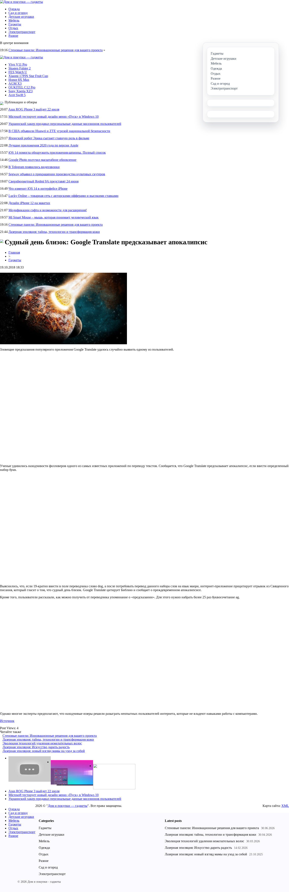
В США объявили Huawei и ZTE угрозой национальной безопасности (59, 131)
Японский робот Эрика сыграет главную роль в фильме (48, 138)
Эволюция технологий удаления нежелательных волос (42, 743)
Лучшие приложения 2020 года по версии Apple (43, 145)
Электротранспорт (21, 32)
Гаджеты (14, 24)
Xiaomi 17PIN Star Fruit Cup (28, 76)
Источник (7, 721)
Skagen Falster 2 (19, 68)
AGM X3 (15, 83)
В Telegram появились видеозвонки (34, 167)
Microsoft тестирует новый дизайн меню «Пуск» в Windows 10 (53, 116)
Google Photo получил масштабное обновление (42, 160)
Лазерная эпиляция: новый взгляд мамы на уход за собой (44, 751)
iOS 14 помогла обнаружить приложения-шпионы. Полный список (57, 152)
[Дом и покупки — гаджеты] (21, 2)
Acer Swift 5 (17, 95)
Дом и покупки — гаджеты (67, 806)
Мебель (13, 20)
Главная (14, 252)
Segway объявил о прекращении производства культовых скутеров (56, 174)
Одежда (14, 9)
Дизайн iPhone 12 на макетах (29, 203)
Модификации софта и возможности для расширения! (47, 210)
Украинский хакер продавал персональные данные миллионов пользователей (64, 124)
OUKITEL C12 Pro (21, 87)
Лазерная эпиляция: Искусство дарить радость (36, 747)
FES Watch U (17, 72)
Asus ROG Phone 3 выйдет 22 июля (33, 109)
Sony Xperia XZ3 (20, 91)
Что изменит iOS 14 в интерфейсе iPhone (37, 188)
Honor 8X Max (18, 80)
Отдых (13, 28)
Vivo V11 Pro (17, 64)
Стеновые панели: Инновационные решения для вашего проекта (55, 50)
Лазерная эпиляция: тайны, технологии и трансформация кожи (54, 232)
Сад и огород (18, 13)
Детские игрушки (21, 16)
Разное (13, 35)
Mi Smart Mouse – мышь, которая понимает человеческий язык (53, 217)
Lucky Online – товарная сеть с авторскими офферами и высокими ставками (63, 196)
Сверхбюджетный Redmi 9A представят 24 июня (43, 181)
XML (285, 806)
